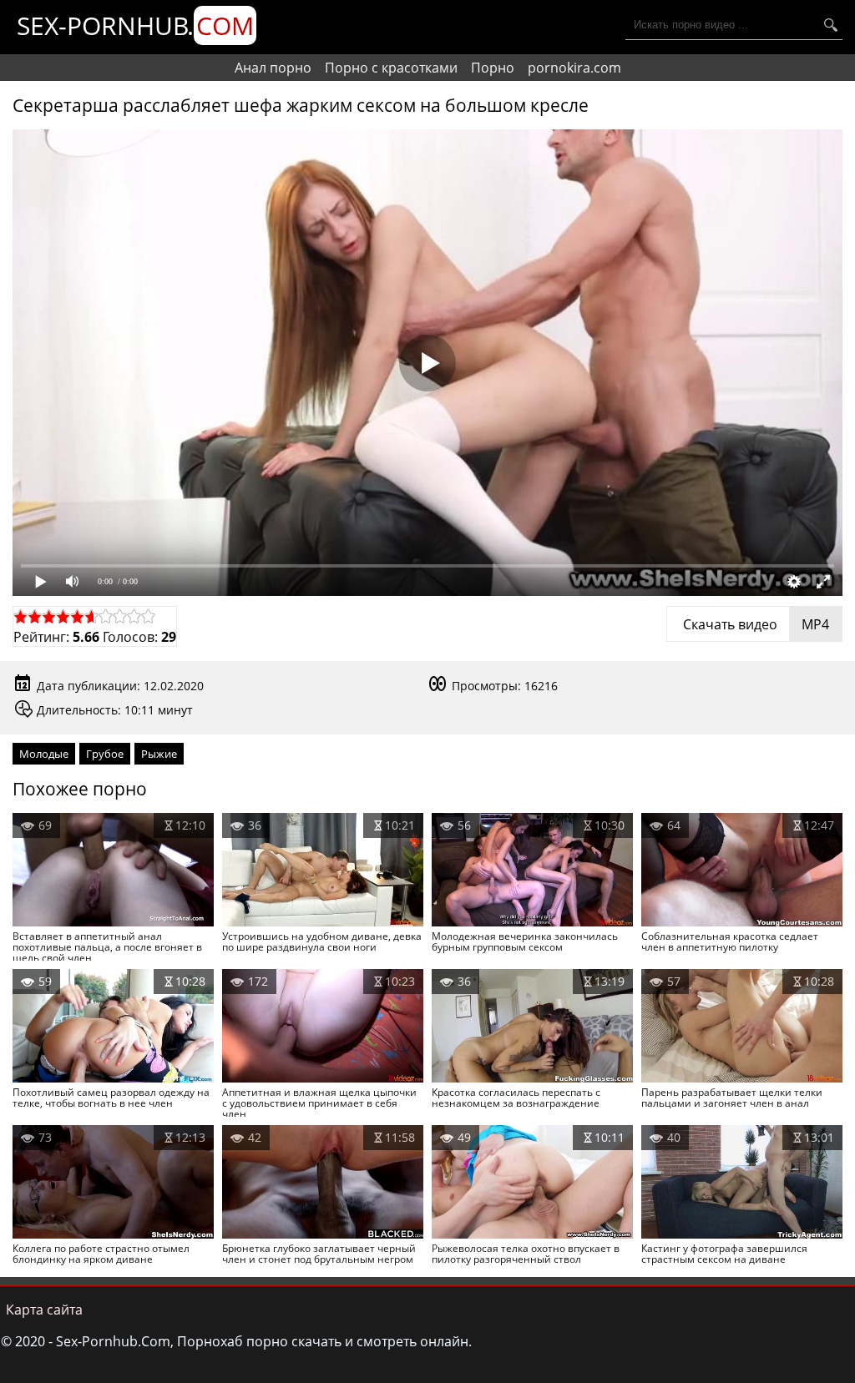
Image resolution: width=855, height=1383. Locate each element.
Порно (492, 67)
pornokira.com (574, 67)
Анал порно (273, 67)
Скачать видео (754, 624)
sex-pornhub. (135, 25)
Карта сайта (44, 1309)
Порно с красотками (391, 67)
